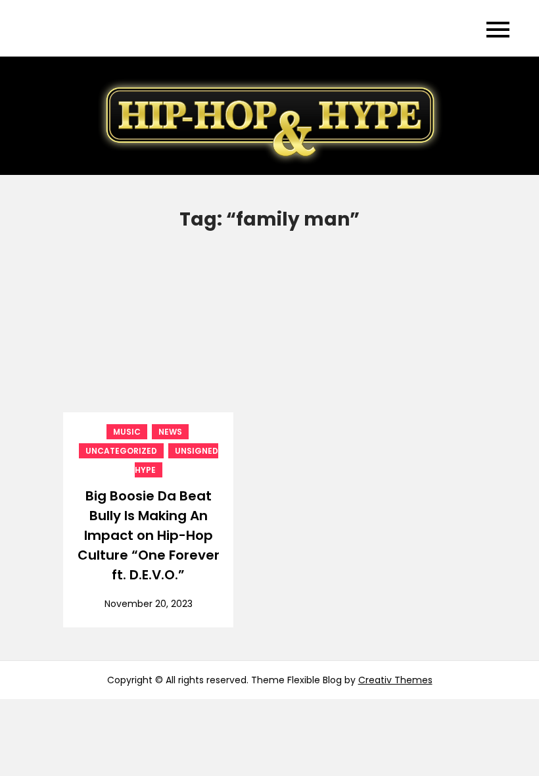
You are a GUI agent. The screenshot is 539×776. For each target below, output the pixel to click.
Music (127, 431)
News (170, 431)
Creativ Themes (395, 680)
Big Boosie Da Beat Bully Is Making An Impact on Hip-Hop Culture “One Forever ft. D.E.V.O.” (149, 535)
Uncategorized (121, 450)
